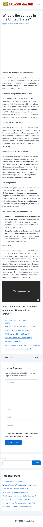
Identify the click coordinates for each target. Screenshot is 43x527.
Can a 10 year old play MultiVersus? (15, 500)
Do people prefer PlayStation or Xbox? (16, 507)
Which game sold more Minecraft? (17, 334)
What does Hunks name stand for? (15, 492)
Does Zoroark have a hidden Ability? (18, 338)
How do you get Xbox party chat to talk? (20, 327)
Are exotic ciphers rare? (13, 341)
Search (4, 459)
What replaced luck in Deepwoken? (18, 330)
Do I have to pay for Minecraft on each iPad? (19, 503)
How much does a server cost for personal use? (22, 345)
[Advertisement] (21, 47)
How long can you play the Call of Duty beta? (19, 496)
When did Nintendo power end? (14, 482)
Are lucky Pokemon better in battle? (18, 349)
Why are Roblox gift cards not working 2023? (19, 485)
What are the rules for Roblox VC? (15, 489)
